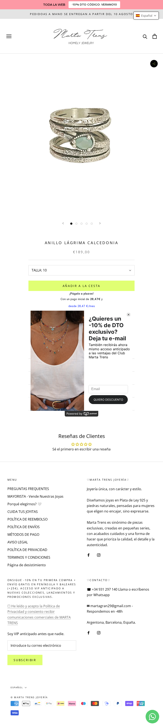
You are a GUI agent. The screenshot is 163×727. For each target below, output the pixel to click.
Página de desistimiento (26, 565)
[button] (146, 15)
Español (17, 687)
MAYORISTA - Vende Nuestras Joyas (35, 496)
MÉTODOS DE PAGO (23, 534)
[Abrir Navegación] (8, 36)
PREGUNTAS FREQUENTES (28, 488)
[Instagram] (98, 554)
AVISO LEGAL (17, 542)
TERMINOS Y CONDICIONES (28, 557)
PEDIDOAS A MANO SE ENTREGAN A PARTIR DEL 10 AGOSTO (81, 14)
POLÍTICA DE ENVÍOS (23, 527)
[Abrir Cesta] (155, 36)
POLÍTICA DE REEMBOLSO (27, 519)
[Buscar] (145, 36)
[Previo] (63, 223)
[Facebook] (88, 554)
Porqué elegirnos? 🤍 (24, 504)
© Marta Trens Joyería (29, 697)
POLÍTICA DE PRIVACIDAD (27, 549)
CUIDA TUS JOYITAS (22, 511)
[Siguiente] (100, 223)
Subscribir (25, 660)
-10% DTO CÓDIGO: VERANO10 (94, 4)
